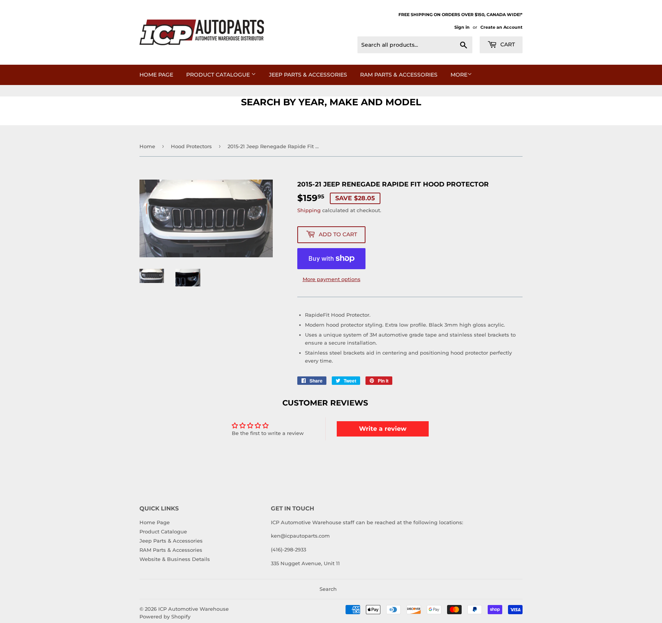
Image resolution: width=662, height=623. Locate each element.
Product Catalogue (218, 74)
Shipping (309, 210)
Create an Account (501, 27)
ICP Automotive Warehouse (193, 609)
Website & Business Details (174, 559)
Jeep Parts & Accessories (308, 74)
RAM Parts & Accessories (399, 74)
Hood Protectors (191, 146)
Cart (507, 44)
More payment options (331, 279)
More (459, 74)
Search (328, 589)
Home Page (156, 74)
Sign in (462, 27)
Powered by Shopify (164, 616)
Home (147, 146)
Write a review (382, 428)
